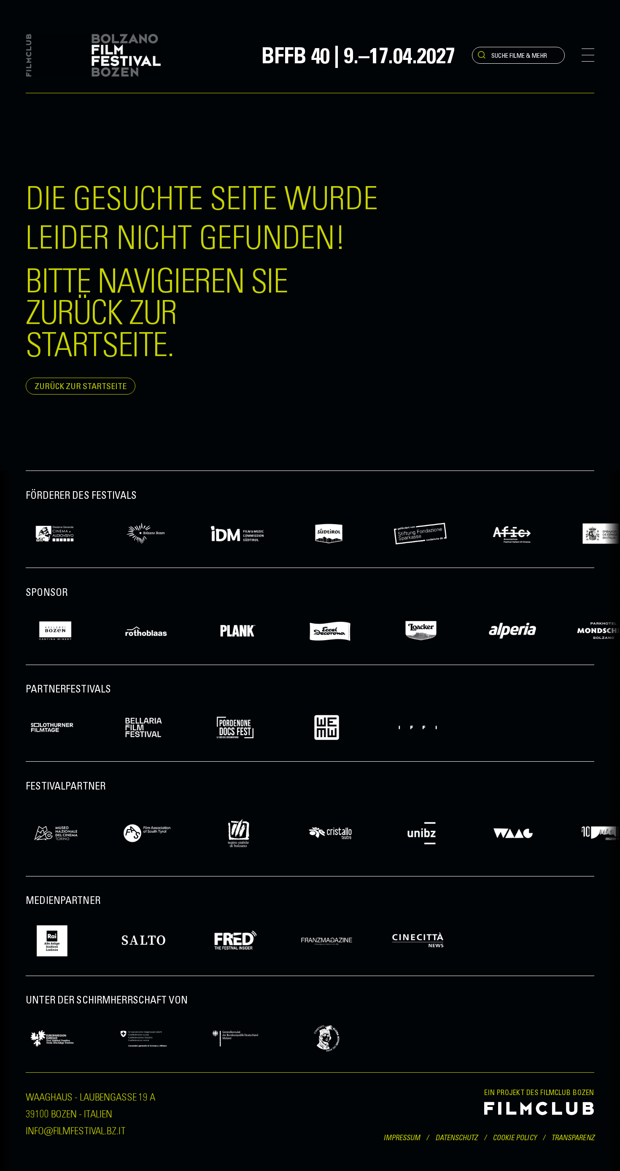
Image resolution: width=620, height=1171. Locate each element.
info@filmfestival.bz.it (75, 1130)
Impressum (402, 1137)
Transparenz (572, 1137)
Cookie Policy (514, 1137)
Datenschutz (456, 1137)
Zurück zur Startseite (81, 386)
